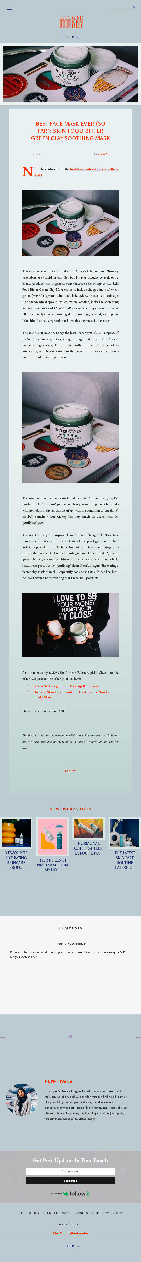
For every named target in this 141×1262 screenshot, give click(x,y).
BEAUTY (70, 771)
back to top (70, 1224)
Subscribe (70, 1180)
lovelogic (112, 1213)
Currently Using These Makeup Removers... (67, 686)
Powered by (56, 1193)
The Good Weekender (38, 1213)
